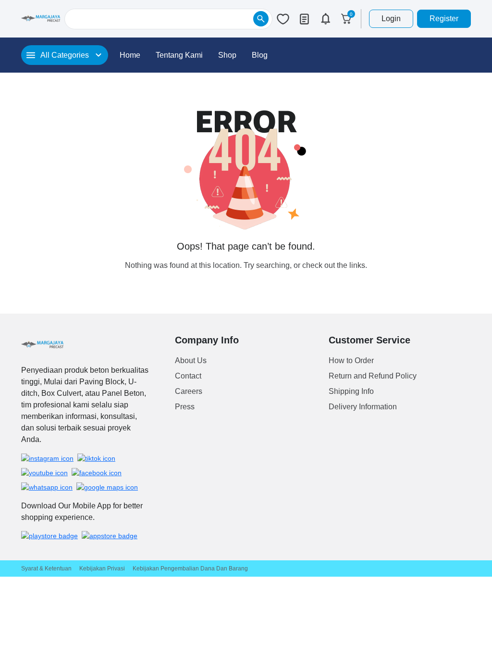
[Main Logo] (41, 19)
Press (185, 407)
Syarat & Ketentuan (46, 568)
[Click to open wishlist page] (283, 18)
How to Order (351, 360)
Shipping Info (351, 391)
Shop (227, 55)
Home (130, 55)
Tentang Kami (179, 55)
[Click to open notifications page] (325, 18)
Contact (188, 376)
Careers (188, 391)
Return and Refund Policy (373, 376)
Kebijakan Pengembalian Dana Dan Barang (190, 568)
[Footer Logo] (42, 345)
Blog (260, 55)
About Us (191, 360)
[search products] (261, 18)
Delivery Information (363, 407)
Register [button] (444, 18)
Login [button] (391, 18)
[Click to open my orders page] (304, 18)
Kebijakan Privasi (102, 568)
